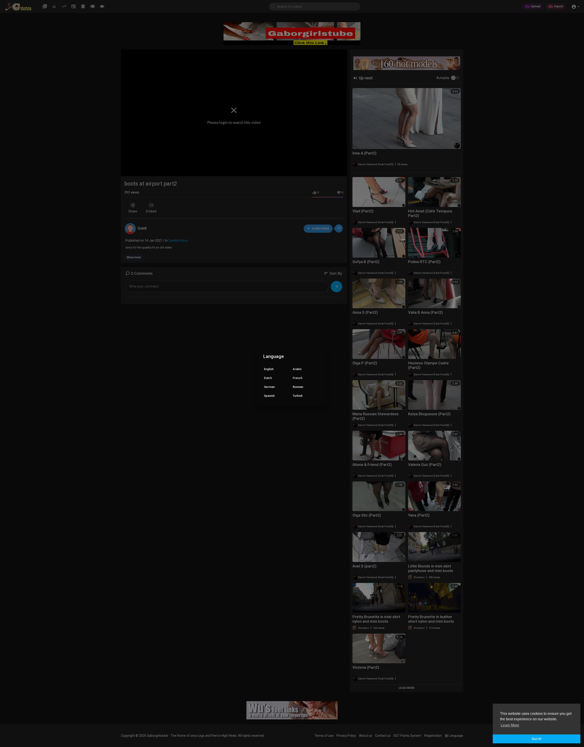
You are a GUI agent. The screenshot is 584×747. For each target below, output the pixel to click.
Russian (298, 387)
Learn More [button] (510, 725)
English (269, 369)
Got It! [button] (537, 739)
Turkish (297, 395)
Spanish (269, 395)
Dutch (268, 378)
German (269, 387)
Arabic (297, 369)
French (297, 378)
